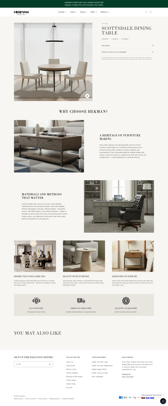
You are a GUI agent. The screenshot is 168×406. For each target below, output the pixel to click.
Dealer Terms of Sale (100, 373)
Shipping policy (55, 398)
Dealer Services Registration (102, 366)
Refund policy (18, 398)
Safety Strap (71, 384)
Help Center (70, 366)
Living (72, 12)
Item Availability (97, 377)
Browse (61, 12)
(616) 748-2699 (127, 377)
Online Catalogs (72, 373)
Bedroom (104, 12)
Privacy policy (42, 398)
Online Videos (71, 380)
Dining (82, 12)
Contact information (68, 398)
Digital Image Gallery (99, 369)
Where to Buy (71, 369)
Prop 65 (69, 388)
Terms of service (30, 398)
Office (93, 12)
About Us (69, 362)
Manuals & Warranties (74, 377)
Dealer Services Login (100, 362)
